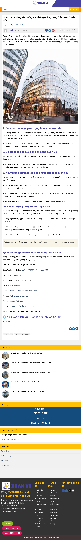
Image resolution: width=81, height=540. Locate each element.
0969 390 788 (42, 270)
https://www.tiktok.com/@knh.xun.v (24, 291)
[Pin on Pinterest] (53, 30)
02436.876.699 (40, 423)
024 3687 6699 (28, 270)
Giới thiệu (40, 490)
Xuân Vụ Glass (17, 301)
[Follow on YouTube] (72, 490)
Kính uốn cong (6, 456)
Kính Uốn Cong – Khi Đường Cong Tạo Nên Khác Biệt (28, 391)
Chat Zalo (7, 523)
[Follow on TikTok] (69, 490)
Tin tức (22, 25)
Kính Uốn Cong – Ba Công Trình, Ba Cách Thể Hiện (27, 382)
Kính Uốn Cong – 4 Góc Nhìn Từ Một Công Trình (26, 353)
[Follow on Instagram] (66, 490)
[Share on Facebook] (46, 30)
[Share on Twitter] (49, 30)
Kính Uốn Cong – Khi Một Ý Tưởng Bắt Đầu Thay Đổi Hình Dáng (31, 362)
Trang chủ (6, 25)
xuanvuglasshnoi (16, 285)
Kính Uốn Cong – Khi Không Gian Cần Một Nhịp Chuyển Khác (30, 372)
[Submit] (74, 9)
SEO (17, 25)
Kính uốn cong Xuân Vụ (19, 296)
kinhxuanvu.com (16, 275)
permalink (25, 334)
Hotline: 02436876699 (12, 533)
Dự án (13, 25)
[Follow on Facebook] (63, 490)
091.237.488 (40, 413)
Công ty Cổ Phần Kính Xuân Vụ (23, 306)
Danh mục (40, 510)
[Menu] (78, 3)
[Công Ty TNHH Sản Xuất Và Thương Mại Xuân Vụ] (40, 3)
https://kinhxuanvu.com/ (9, 511)
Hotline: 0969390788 (11, 528)
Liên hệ (52, 524)
